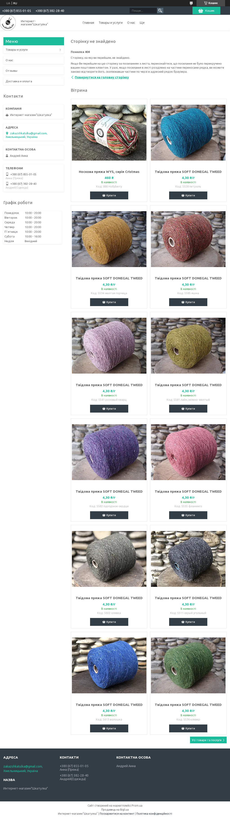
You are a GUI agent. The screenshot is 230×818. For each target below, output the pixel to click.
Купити (111, 195)
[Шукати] (160, 10)
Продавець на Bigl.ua (115, 809)
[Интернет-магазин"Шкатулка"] (8, 22)
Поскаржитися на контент (117, 813)
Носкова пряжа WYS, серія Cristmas (109, 172)
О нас (131, 22)
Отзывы (11, 70)
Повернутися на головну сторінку (102, 77)
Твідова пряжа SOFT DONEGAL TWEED (188, 172)
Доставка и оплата (19, 81)
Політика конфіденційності (154, 813)
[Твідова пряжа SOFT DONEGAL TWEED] (188, 132)
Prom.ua (137, 805)
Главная (88, 22)
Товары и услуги (111, 22)
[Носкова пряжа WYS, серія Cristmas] (109, 132)
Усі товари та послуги (206, 740)
